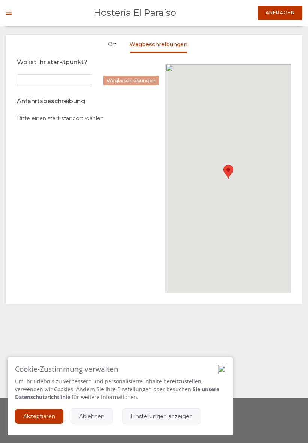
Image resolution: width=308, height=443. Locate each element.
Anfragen (280, 12)
